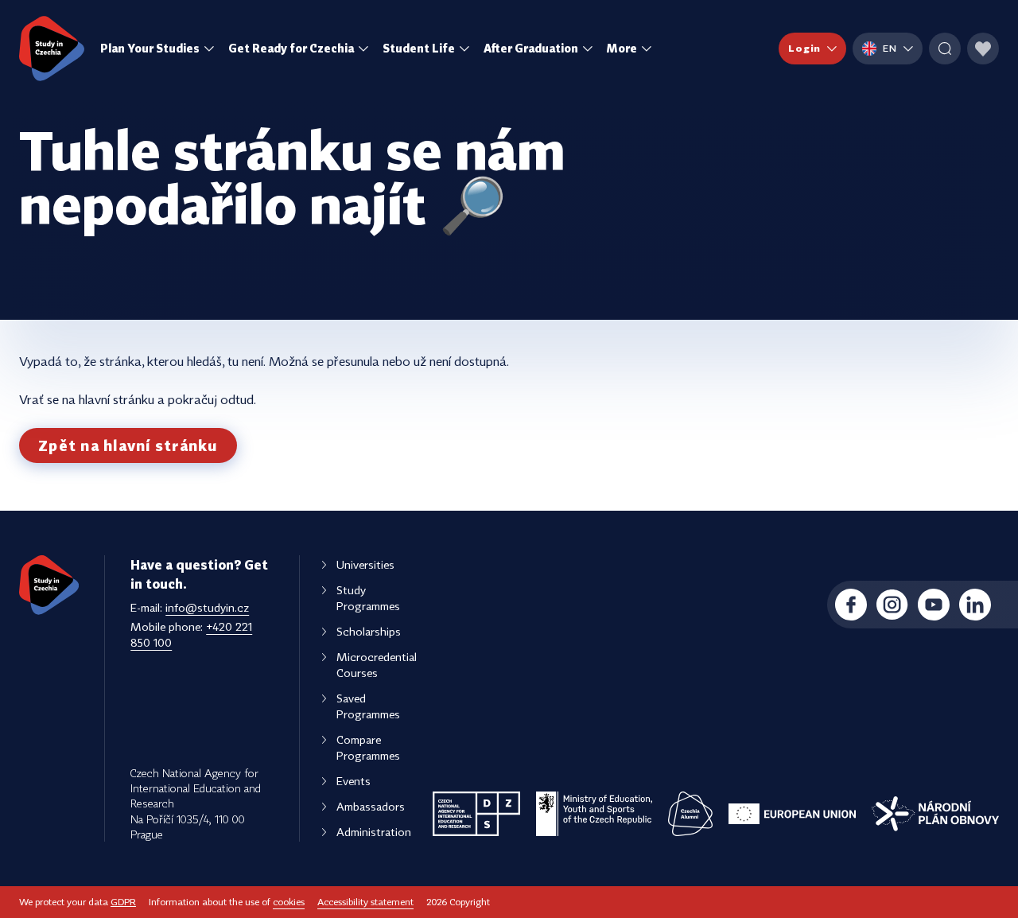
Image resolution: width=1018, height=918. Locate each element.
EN (890, 48)
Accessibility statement (365, 902)
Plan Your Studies (150, 48)
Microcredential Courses (376, 664)
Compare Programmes (368, 747)
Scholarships (368, 631)
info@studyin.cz (207, 607)
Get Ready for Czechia (291, 48)
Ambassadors (370, 806)
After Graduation (531, 48)
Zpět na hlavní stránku (128, 445)
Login (804, 48)
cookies (289, 902)
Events (353, 781)
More (622, 48)
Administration (373, 831)
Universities (365, 564)
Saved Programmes (368, 706)
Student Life (419, 48)
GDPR (123, 902)
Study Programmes (368, 598)
